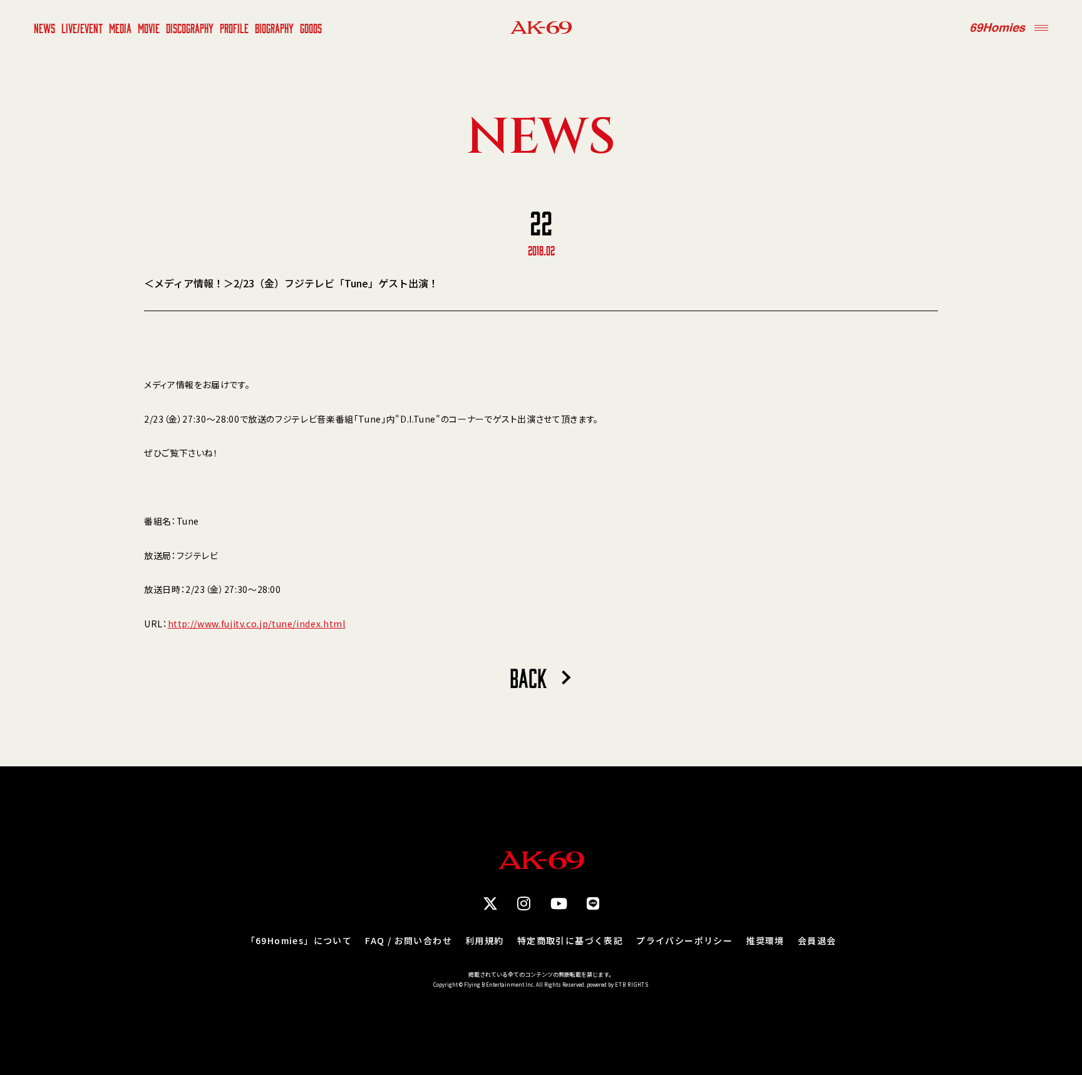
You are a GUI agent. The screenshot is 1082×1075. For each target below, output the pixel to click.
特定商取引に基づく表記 (570, 940)
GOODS (311, 27)
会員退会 (817, 940)
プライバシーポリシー (684, 940)
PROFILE (234, 27)
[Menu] (1041, 27)
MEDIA (120, 27)
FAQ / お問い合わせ (408, 940)
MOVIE (149, 27)
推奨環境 (765, 940)
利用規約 (484, 940)
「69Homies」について (299, 940)
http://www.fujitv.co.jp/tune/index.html (257, 623)
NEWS (44, 27)
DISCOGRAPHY (190, 27)
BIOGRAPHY (274, 27)
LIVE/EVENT (82, 27)
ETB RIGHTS (632, 984)
